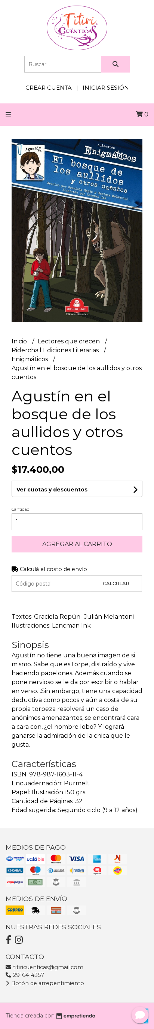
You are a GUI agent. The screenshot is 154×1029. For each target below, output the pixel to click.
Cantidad (21, 509)
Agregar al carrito (77, 544)
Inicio (20, 341)
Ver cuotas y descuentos (51, 489)
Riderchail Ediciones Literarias (56, 350)
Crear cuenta (48, 87)
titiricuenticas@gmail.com (47, 967)
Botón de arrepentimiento (47, 983)
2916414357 (28, 975)
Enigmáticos (30, 359)
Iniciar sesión (106, 87)
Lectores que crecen (69, 341)
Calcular (116, 583)
